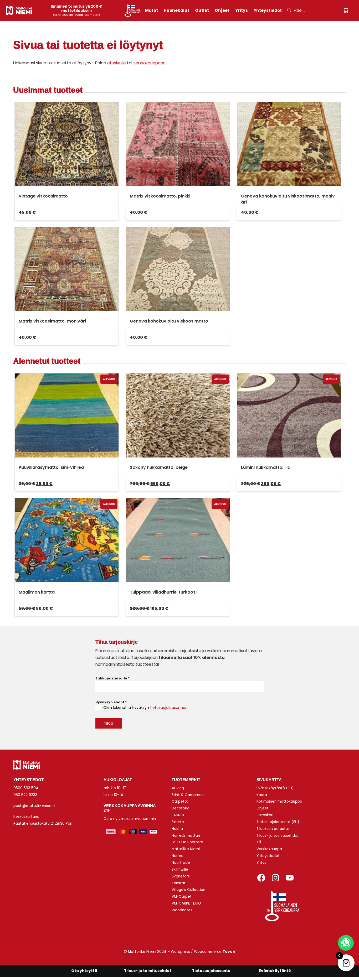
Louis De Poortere (187, 842)
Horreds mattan (186, 835)
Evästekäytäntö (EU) (275, 788)
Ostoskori (265, 815)
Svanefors (181, 876)
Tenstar (178, 883)
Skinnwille (180, 869)
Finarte (178, 821)
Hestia (177, 828)
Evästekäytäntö (275, 970)
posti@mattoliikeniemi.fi (35, 805)
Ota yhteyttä (84, 970)
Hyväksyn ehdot (111, 702)
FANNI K (178, 815)
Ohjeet (263, 808)
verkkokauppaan (149, 63)
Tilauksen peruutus (273, 828)
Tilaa (108, 723)
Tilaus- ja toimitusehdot (278, 835)
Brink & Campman (188, 794)
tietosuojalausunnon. (169, 707)
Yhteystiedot (268, 855)
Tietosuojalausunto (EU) (278, 821)
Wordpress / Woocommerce (203, 951)
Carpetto (180, 801)
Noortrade (181, 862)
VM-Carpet (182, 896)
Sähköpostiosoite (112, 678)
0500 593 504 (25, 788)
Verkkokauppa (269, 848)
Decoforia (180, 808)
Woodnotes (182, 910)
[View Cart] (345, 10)
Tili (259, 842)
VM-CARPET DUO (186, 903)
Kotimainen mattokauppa (279, 801)
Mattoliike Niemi (186, 848)
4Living (178, 788)
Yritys (261, 862)
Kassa (262, 794)
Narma (177, 855)
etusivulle (116, 63)
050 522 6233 (25, 794)
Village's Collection (188, 889)
